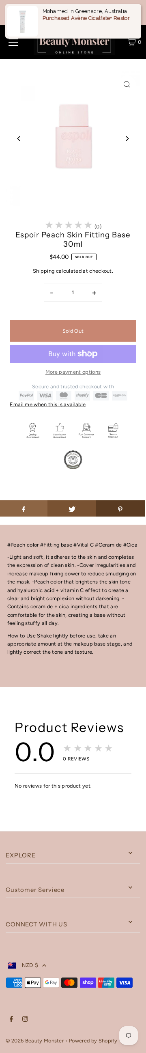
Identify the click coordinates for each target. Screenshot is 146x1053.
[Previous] (19, 138)
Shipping (44, 271)
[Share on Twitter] (71, 508)
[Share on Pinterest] (120, 508)
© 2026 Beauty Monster (35, 1041)
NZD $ (30, 965)
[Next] (127, 138)
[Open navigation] (13, 42)
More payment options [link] (73, 372)
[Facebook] (11, 1020)
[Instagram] (25, 1020)
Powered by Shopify (93, 1041)
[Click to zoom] (127, 84)
